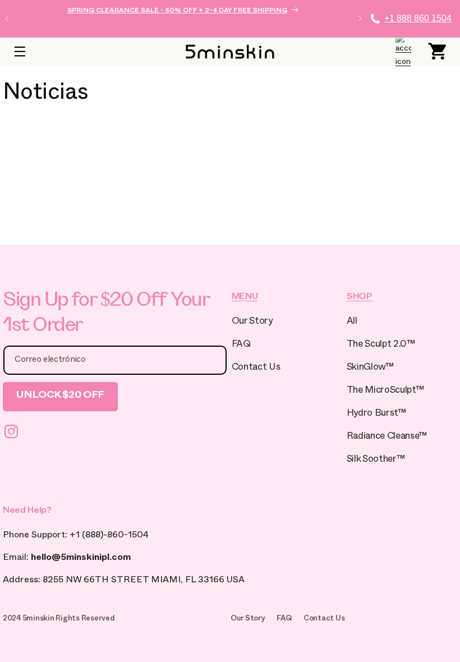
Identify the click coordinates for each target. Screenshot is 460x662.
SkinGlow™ (370, 368)
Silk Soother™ (376, 460)
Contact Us (256, 368)
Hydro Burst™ (376, 414)
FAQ (241, 345)
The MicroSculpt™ (385, 391)
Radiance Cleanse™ (387, 437)
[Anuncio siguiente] (360, 18)
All (352, 322)
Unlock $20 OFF (60, 396)
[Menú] (19, 51)
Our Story (252, 322)
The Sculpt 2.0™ (381, 345)
